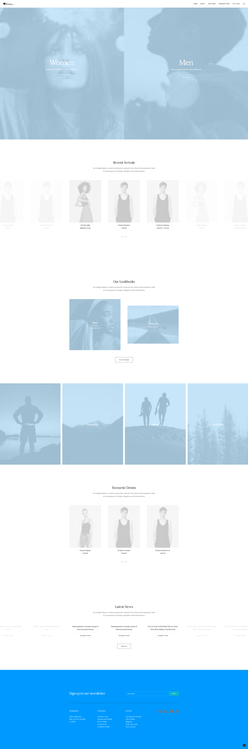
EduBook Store (224, 4)
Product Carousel (124, 550)
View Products (124, 360)
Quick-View (21, 182)
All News (124, 646)
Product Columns (162, 225)
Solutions (212, 4)
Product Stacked (124, 225)
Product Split (85, 225)
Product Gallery (240, 225)
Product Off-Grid (46, 225)
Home (195, 4)
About (202, 4)
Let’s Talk (236, 4)
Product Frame (201, 225)
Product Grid (7, 225)
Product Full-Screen (162, 550)
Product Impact (85, 550)
